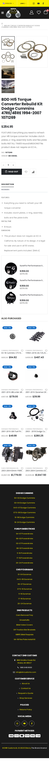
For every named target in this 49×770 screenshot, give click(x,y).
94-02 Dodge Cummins (24, 498)
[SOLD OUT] (19, 329)
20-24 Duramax (24, 603)
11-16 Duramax (25, 594)
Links (22, 3)
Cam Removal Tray (24, 615)
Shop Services (25, 698)
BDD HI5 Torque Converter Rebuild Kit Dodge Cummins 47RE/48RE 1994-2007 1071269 (21, 108)
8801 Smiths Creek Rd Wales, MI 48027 (25, 661)
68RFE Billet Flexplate (24, 634)
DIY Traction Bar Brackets (24, 629)
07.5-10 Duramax (24, 589)
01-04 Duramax (24, 574)
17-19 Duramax (24, 598)
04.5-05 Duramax (24, 579)
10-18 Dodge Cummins (24, 517)
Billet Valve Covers (24, 625)
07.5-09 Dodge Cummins (24, 512)
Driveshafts (24, 620)
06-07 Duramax (24, 584)
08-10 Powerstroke (24, 548)
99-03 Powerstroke (24, 538)
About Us (26, 683)
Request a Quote (25, 693)
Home (2, 23)
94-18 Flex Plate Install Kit (24, 639)
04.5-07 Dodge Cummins (24, 507)
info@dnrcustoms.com (26, 672)
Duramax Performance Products (13, 390)
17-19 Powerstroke (24, 558)
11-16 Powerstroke (24, 553)
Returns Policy (26, 709)
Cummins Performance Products (13, 351)
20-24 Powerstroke (24, 563)
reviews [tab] (5, 189)
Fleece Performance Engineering (13, 468)
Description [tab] (7, 184)
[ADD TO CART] (43, 329)
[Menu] (2, 13)
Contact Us (26, 688)
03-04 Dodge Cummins (24, 503)
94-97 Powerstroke (24, 533)
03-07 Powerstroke (24, 543)
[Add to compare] (33, 172)
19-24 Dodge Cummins (24, 522)
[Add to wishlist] (26, 172)
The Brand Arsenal (39, 748)
